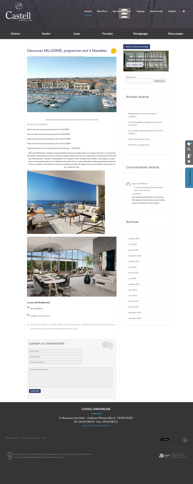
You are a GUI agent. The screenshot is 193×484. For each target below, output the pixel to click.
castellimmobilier (56, 325)
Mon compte (175, 33)
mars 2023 (132, 244)
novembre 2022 (134, 256)
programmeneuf (48, 329)
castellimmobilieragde (72, 325)
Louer (77, 33)
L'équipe (141, 11)
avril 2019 (132, 290)
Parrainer (107, 33)
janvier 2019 (133, 307)
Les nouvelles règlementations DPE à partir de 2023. (145, 132)
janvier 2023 (133, 250)
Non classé (81, 56)
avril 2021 (132, 267)
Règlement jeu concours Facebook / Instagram (142, 115)
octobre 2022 (133, 261)
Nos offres (102, 11)
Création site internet (178, 455)
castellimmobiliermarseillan (91, 325)
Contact (172, 11)
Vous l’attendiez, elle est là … (139, 139)
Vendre (46, 33)
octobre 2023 (133, 239)
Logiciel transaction (177, 454)
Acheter (15, 33)
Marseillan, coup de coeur (138, 145)
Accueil (88, 11)
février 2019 (133, 301)
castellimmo (45, 325)
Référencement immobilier (179, 457)
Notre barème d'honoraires (30, 438)
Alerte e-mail (156, 11)
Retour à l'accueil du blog (137, 47)
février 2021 (133, 273)
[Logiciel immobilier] (165, 455)
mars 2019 (132, 295)
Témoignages (140, 33)
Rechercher (130, 77)
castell (37, 325)
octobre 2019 (133, 284)
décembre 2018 (134, 313)
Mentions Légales (12, 438)
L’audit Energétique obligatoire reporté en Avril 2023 (145, 123)
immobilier (106, 325)
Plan (43, 438)
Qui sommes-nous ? (122, 11)
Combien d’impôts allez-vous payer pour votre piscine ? (148, 188)
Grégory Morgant (59, 56)
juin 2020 (132, 278)
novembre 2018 (134, 318)
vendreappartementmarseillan (66, 329)
